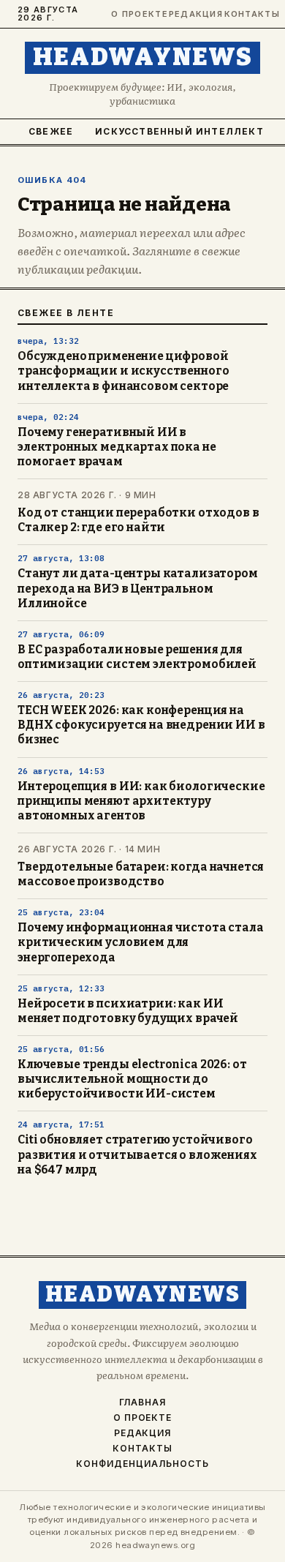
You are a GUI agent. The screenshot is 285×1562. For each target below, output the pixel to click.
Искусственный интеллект (179, 131)
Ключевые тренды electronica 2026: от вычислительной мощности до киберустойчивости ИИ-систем (132, 1079)
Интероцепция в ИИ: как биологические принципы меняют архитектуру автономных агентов (141, 801)
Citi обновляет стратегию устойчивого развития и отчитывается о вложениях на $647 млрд (137, 1154)
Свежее (50, 131)
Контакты (246, 14)
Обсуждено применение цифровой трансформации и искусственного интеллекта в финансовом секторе (123, 371)
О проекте (133, 14)
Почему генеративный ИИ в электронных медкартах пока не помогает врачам (117, 447)
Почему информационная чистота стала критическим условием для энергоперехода (141, 942)
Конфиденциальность (142, 1464)
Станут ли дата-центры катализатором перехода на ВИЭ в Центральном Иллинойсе (138, 588)
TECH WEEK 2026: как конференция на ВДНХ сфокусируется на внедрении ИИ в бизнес (141, 725)
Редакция (190, 14)
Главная (142, 1402)
